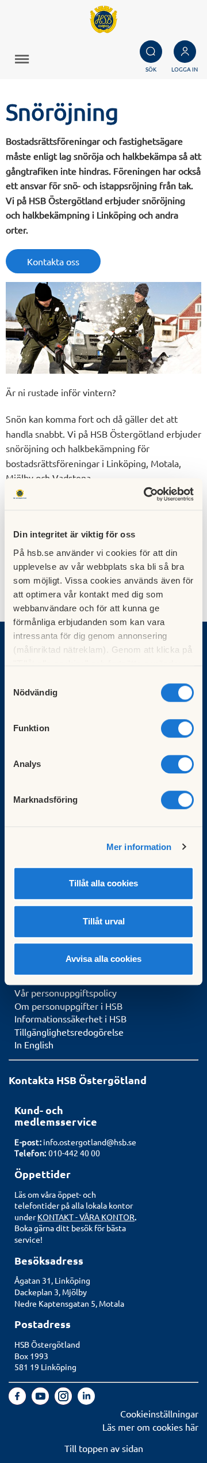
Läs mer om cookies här (150, 1426)
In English (33, 1044)
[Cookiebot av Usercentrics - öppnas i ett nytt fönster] (146, 494)
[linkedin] (86, 1400)
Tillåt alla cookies (103, 883)
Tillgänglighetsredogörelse (69, 1031)
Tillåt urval (104, 921)
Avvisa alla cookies (103, 959)
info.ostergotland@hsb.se (89, 1142)
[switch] (177, 728)
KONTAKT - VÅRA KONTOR (86, 1217)
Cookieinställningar (159, 1413)
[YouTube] (41, 1400)
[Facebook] (18, 1400)
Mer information (139, 847)
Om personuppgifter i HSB (68, 1005)
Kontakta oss (53, 261)
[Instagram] (64, 1400)
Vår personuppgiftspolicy (65, 992)
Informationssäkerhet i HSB (70, 1018)
